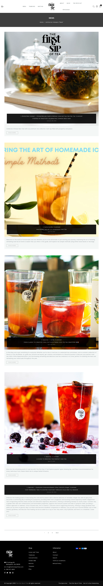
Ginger (67, 487)
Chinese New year (42, 116)
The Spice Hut (77, 3)
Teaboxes (32, 6)
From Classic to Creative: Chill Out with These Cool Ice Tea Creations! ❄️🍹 (51, 342)
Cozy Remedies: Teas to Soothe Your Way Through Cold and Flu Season (51, 490)
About (62, 3)
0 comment (79, 116)
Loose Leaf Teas (62, 116)
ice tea (52, 340)
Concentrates (33, 558)
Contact (55, 555)
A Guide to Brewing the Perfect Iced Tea (51, 459)
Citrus (56, 487)
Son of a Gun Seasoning (91, 583)
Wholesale (66, 9)
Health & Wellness (52, 116)
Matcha (40, 6)
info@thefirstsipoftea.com (14, 567)
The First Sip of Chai (75, 583)
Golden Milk (32, 560)
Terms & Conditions (59, 560)
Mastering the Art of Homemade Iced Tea (51, 229)
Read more (12, 132)
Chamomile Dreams (48, 487)
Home (42, 22)
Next (57, 533)
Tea (74, 116)
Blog (68, 3)
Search (55, 558)
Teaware (31, 566)
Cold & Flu (62, 487)
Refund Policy (57, 563)
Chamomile (39, 487)
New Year (70, 116)
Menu (24, 6)
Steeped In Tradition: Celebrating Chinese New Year (51, 118)
